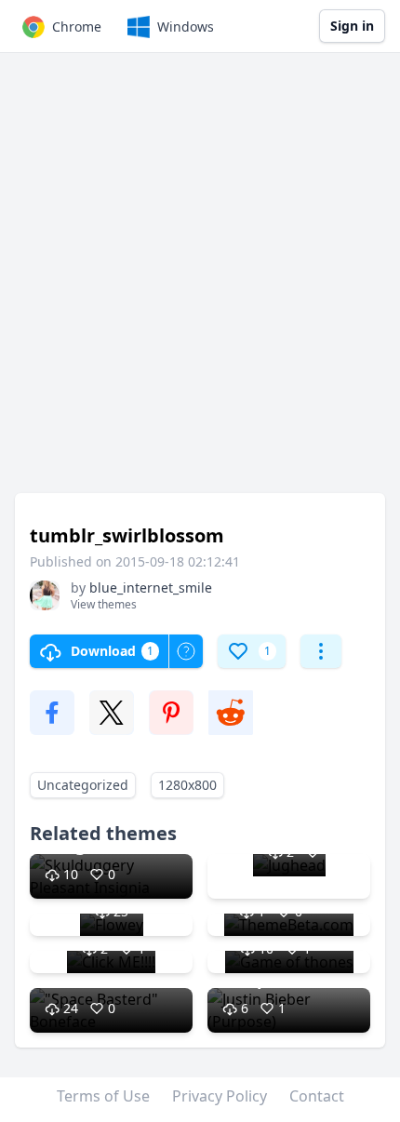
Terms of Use (103, 1096)
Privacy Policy (219, 1096)
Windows (185, 26)
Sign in (352, 25)
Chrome (76, 26)
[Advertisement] (200, 282)
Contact (316, 1096)
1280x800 (187, 785)
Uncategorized (82, 785)
